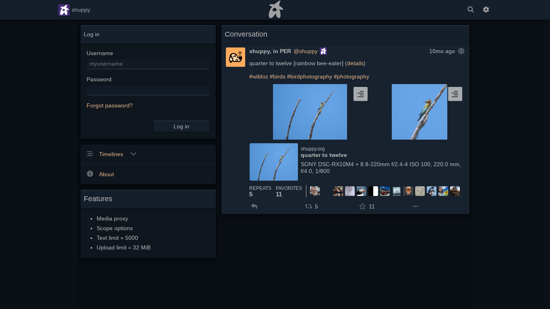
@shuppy (306, 51)
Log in (181, 126)
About (106, 174)
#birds (277, 76)
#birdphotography (309, 76)
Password (99, 79)
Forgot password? (110, 105)
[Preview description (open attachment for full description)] (361, 94)
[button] (254, 206)
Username (100, 53)
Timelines (112, 154)
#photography (351, 76)
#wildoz (258, 76)
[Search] (470, 10)
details (355, 63)
